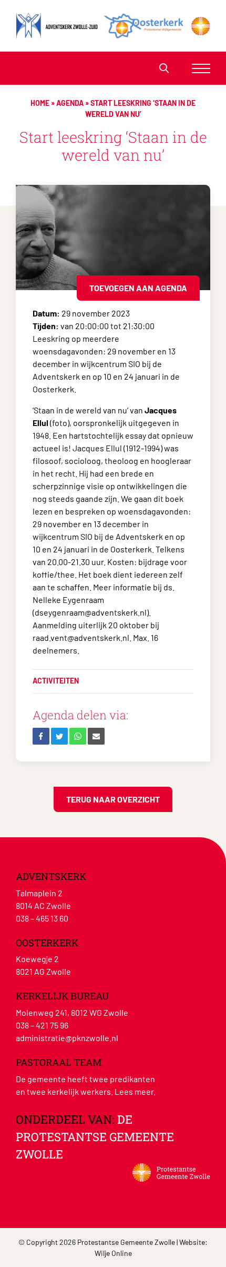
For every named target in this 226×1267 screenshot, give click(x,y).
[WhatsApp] (77, 736)
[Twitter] (59, 736)
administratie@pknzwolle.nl (67, 1038)
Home (39, 102)
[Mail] (96, 736)
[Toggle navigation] (201, 68)
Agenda (70, 102)
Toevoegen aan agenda (138, 288)
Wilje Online (113, 1253)
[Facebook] (41, 736)
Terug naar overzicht (113, 799)
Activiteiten (56, 680)
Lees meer (134, 1091)
